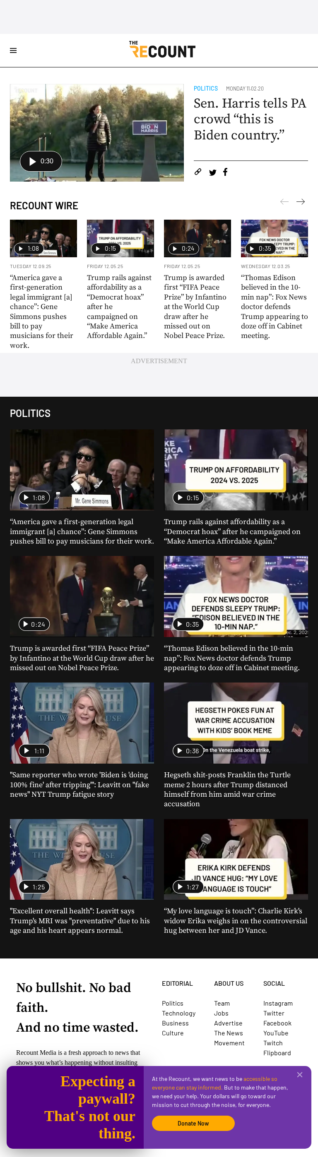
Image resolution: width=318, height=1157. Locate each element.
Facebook (277, 1023)
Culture (173, 1033)
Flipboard (277, 1052)
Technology (178, 1013)
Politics (206, 88)
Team (222, 1003)
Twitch (273, 1043)
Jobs (221, 1013)
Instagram (278, 1003)
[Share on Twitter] (213, 173)
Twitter (273, 1013)
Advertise (228, 1023)
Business (175, 1023)
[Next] (284, 203)
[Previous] (300, 203)
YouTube (276, 1033)
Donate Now (193, 1123)
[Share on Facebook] (225, 173)
